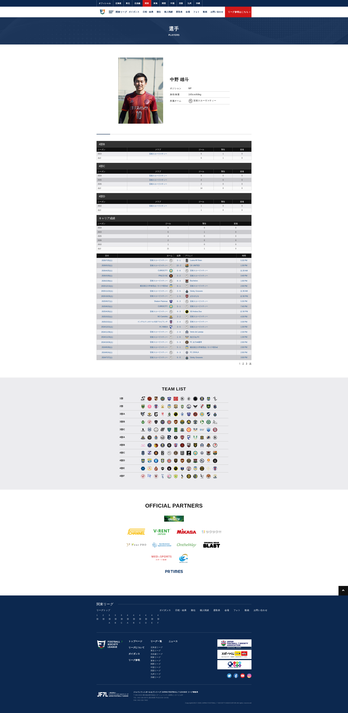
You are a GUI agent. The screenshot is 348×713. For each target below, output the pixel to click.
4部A (128, 619)
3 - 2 (179, 276)
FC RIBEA (163, 327)
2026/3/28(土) (107, 276)
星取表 (179, 12)
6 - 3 (179, 301)
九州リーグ (156, 674)
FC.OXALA (194, 352)
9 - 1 (179, 286)
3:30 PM (244, 322)
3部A (110, 619)
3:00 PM (244, 357)
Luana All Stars (196, 260)
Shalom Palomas (161, 301)
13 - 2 (179, 265)
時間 (244, 256)
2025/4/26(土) (107, 311)
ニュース (173, 641)
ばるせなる (194, 296)
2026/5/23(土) (107, 265)
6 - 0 (179, 357)
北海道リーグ (157, 647)
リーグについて (137, 647)
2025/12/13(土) (107, 286)
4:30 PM (244, 317)
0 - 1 (179, 260)
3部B (116, 619)
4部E (152, 619)
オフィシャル (105, 3)
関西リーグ (156, 664)
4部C (140, 619)
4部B (134, 619)
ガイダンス (134, 12)
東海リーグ (156, 661)
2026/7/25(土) (107, 260)
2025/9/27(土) (107, 301)
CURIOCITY (163, 271)
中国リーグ (156, 667)
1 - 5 (179, 296)
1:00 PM (244, 281)
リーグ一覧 (156, 641)
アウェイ (189, 256)
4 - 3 (179, 311)
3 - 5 (179, 327)
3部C (122, 619)
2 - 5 (179, 291)
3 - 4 (179, 322)
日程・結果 (148, 12)
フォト (196, 12)
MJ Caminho (163, 316)
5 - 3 (179, 342)
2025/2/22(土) (107, 322)
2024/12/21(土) (107, 327)
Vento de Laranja (196, 332)
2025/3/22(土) (107, 317)
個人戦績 (168, 12)
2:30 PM (244, 332)
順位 (159, 12)
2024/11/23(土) (107, 337)
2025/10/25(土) (107, 296)
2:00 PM (244, 286)
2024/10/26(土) (107, 342)
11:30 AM (244, 291)
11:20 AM (244, 271)
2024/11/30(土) (107, 332)
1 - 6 (179, 337)
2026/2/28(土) (107, 281)
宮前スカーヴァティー (158, 154)
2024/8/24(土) (107, 352)
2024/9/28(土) (107, 347)
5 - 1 (179, 306)
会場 (188, 12)
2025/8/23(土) (107, 306)
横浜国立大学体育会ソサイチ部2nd (154, 286)
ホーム (170, 256)
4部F (158, 619)
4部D (146, 619)
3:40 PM (244, 276)
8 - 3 (179, 281)
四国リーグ (156, 670)
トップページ (135, 641)
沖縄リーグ (156, 677)
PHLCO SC (163, 276)
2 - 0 (179, 332)
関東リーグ (156, 657)
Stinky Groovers (196, 291)
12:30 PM (244, 296)
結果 (179, 256)
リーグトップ (103, 610)
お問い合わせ (217, 12)
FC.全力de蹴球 (196, 342)
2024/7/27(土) (107, 357)
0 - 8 (179, 271)
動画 (205, 12)
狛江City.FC (194, 337)
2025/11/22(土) (107, 291)
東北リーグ (156, 650)
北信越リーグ (157, 654)
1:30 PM (244, 265)
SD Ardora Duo (196, 311)
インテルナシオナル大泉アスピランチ (153, 322)
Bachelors (194, 281)
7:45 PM (244, 306)
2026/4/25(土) (107, 271)
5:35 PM (244, 260)
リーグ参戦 (134, 660)
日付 (107, 256)
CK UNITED (195, 265)
